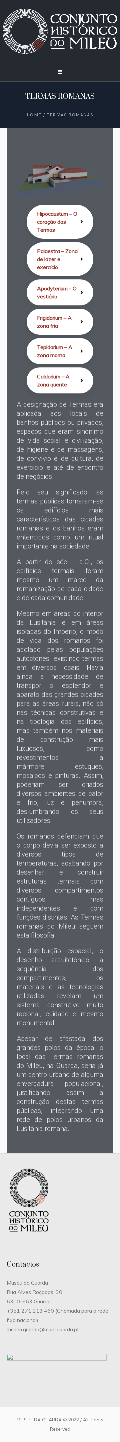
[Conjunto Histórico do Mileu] (60, 30)
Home (34, 115)
